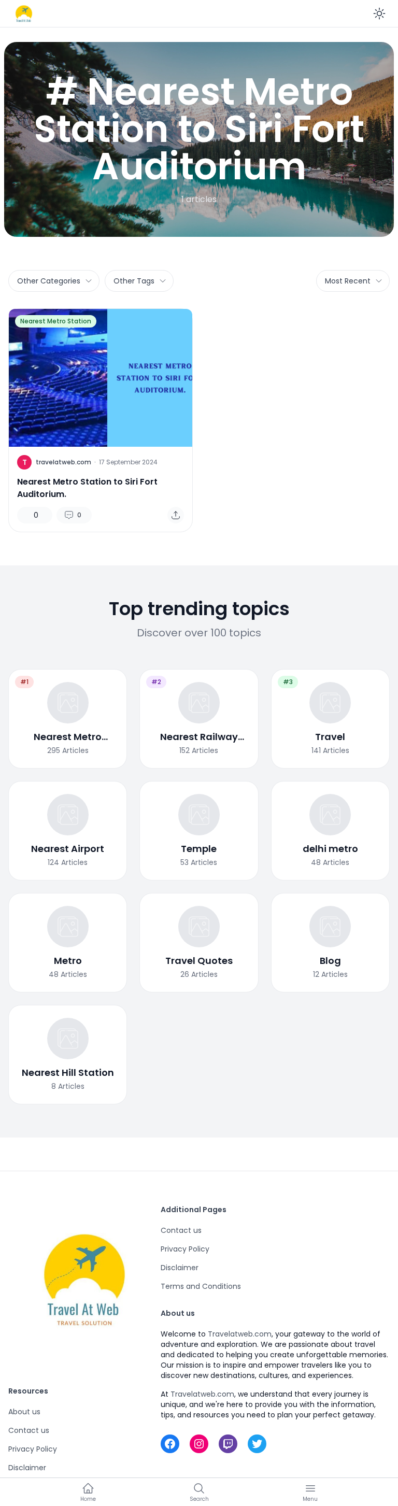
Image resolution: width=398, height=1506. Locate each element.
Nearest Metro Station (55, 321)
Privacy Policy (32, 1449)
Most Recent (348, 281)
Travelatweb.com (240, 1334)
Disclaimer (27, 1467)
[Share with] (175, 515)
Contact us (28, 1430)
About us (24, 1411)
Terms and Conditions (201, 1286)
